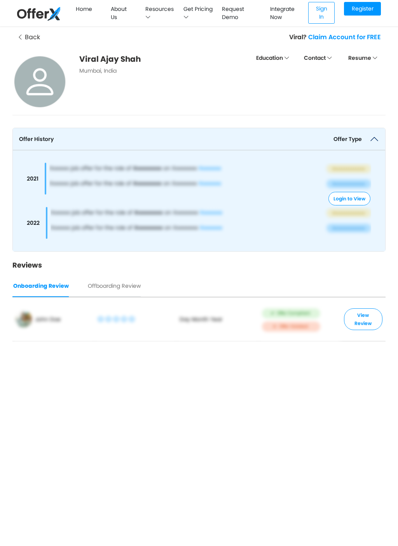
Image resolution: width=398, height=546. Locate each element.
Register (363, 8)
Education (270, 58)
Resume (360, 58)
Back (31, 37)
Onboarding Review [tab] (41, 286)
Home (84, 9)
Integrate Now (282, 13)
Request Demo (233, 13)
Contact (315, 58)
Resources (159, 9)
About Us (119, 13)
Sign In (321, 13)
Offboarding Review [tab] (114, 286)
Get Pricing (198, 9)
